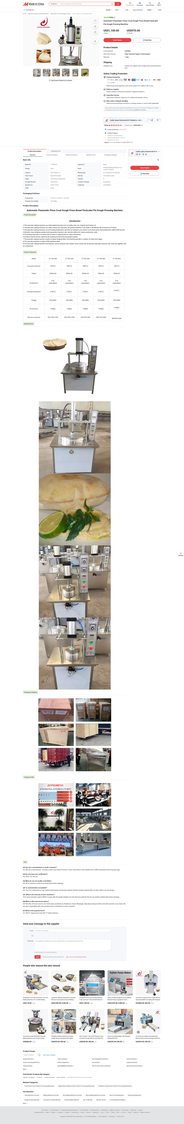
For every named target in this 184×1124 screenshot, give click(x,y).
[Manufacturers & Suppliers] (33, 4)
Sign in (159, 5)
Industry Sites (104, 1110)
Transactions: (133, 125)
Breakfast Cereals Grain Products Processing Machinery (115, 1086)
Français (67, 1112)
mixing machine (27, 1066)
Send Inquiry (117, 40)
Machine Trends (101, 1100)
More (24, 1103)
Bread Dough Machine (134, 1095)
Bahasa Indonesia (145, 1112)
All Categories (30, 10)
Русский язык (74, 1112)
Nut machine (96, 1062)
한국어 (107, 1112)
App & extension (137, 10)
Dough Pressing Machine (32, 1100)
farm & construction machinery (101, 1066)
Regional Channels (115, 1110)
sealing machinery (132, 1062)
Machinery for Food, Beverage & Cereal (60, 13)
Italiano (82, 1112)
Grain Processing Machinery (31, 1062)
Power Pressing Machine (116, 1095)
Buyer (117, 10)
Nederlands (96, 1112)
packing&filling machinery (65, 1066)
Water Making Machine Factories (95, 1095)
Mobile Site (133, 1110)
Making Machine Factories (51, 1095)
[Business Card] (158, 160)
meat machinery (62, 1059)
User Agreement (103, 1116)
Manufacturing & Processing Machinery (38, 13)
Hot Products (45, 1110)
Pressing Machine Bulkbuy (117, 1100)
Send (37, 957)
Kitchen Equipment (63, 1062)
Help (126, 10)
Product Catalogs (50, 1055)
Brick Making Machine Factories (72, 1095)
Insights (140, 1110)
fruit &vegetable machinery (100, 1059)
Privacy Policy (120, 1116)
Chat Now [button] (148, 40)
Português (60, 1112)
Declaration (112, 1116)
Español (53, 1112)
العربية (102, 1112)
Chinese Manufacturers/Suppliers (69, 1110)
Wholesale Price (95, 1110)
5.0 (137, 154)
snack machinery (132, 1059)
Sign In (106, 142)
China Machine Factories (32, 1095)
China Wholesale (84, 1110)
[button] (120, 155)
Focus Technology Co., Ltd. (79, 1116)
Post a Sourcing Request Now (76, 957)
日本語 (113, 1112)
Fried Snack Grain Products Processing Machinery (39, 1086)
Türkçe (129, 1112)
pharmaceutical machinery (134, 1066)
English (47, 1112)
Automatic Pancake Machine (51, 1100)
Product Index (125, 1110)
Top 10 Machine (87, 1100)
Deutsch (88, 1112)
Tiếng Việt (135, 1112)
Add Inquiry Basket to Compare (61, 80)
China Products (55, 1110)
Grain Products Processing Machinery (82, 13)
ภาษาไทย (123, 1112)
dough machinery (28, 1059)
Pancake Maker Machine (71, 1100)
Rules (159, 10)
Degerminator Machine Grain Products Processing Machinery (76, 1086)
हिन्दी (118, 1112)
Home (24, 13)
